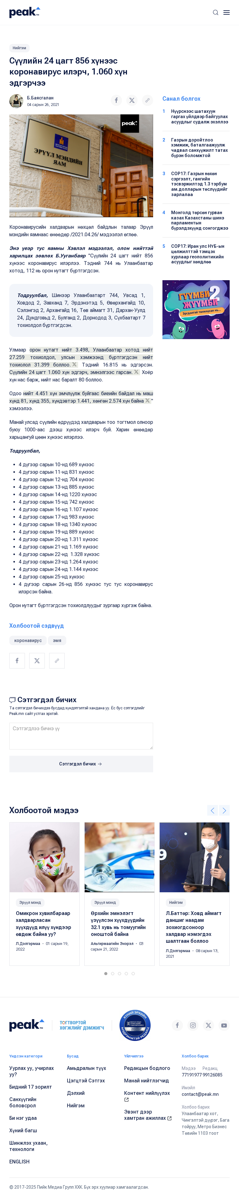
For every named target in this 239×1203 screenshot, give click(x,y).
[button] (216, 12)
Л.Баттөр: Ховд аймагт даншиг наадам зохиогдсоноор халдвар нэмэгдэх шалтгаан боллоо (194, 927)
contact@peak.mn (200, 1094)
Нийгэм (19, 48)
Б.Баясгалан (40, 97)
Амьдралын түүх (86, 1068)
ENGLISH (19, 1162)
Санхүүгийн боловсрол (22, 1102)
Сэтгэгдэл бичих (78, 763)
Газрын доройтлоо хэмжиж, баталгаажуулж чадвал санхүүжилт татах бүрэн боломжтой (199, 147)
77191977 (192, 1074)
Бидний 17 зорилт (30, 1087)
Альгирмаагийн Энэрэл (112, 944)
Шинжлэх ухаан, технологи (28, 1146)
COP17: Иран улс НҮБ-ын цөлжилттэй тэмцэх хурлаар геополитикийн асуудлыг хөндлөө (197, 254)
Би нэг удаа (23, 1118)
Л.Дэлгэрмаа (28, 944)
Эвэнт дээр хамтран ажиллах (145, 1115)
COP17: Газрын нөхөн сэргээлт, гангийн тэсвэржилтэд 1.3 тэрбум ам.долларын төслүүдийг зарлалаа (199, 184)
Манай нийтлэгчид (146, 1081)
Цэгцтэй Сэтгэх (86, 1081)
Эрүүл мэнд (30, 902)
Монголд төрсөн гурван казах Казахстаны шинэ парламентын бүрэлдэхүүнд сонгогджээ (199, 220)
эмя (57, 640)
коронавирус (28, 640)
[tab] (105, 973)
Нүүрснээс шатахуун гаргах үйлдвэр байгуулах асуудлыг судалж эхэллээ (199, 116)
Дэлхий (76, 1093)
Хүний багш (23, 1131)
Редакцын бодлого (147, 1068)
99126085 (213, 1074)
